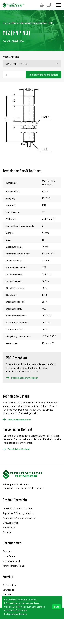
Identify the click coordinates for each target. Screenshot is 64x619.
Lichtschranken (10, 522)
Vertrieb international (14, 565)
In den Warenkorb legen (43, 74)
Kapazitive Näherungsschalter (18, 513)
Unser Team (9, 556)
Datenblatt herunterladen (24, 377)
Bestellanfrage (10, 584)
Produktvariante (11, 56)
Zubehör (7, 532)
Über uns (7, 551)
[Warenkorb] (43, 5)
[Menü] (58, 5)
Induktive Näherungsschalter (17, 508)
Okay (56, 606)
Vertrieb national (11, 561)
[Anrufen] (51, 5)
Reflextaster (9, 527)
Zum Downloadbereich (19, 419)
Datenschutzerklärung (15, 613)
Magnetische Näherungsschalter (19, 517)
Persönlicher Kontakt (19, 449)
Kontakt (7, 594)
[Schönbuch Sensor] (13, 5)
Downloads (8, 589)
